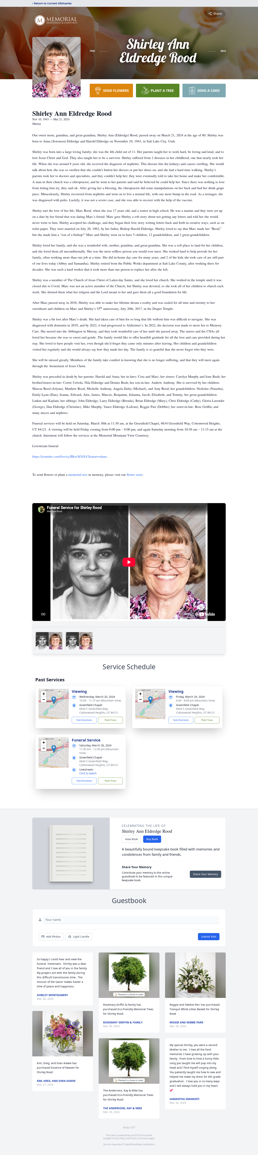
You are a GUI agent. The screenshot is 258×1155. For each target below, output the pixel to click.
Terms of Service (139, 1138)
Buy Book (152, 839)
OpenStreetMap (133, 1144)
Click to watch (88, 773)
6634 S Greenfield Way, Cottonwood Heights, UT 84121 (98, 710)
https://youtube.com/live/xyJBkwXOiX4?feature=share (69, 456)
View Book (131, 839)
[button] (53, 700)
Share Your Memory (205, 874)
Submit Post (208, 936)
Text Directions (84, 720)
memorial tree (77, 474)
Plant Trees (110, 720)
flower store (135, 474)
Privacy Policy (118, 1138)
